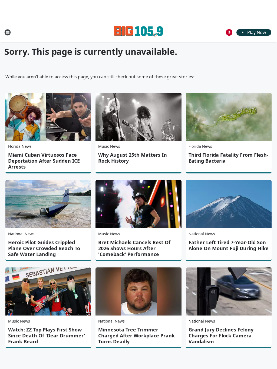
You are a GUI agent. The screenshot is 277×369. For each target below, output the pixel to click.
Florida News (20, 146)
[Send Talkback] (229, 32)
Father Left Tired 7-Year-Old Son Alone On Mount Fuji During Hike (229, 245)
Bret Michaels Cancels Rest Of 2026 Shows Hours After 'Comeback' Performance (134, 248)
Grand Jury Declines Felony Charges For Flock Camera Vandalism (221, 335)
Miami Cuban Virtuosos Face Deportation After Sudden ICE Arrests (44, 161)
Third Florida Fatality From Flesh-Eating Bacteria (228, 158)
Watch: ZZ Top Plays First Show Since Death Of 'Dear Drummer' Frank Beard (46, 335)
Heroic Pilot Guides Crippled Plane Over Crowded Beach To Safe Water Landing (44, 248)
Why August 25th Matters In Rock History (132, 158)
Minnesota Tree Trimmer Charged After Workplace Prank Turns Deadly (136, 335)
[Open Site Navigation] (7, 32)
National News (21, 233)
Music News (109, 146)
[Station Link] (138, 32)
